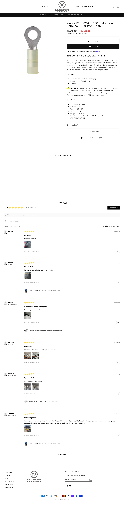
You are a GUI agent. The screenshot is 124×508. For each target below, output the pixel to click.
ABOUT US (44, 6)
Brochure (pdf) (72, 125)
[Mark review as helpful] (118, 251)
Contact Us (8, 472)
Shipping (70, 33)
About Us (7, 475)
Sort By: (105, 226)
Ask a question (93, 131)
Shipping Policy (9, 487)
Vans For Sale (87, 6)
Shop (78, 6)
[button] (35, 207)
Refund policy (9, 484)
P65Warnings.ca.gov (96, 95)
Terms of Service (10, 481)
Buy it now (93, 46)
